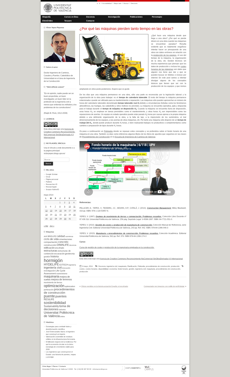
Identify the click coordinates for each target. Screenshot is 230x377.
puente (49, 296)
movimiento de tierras (53, 282)
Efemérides (47, 21)
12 (46, 211)
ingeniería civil (112, 266)
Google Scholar (52, 174)
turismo (62, 309)
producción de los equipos (164, 55)
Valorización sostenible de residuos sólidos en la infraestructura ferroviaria (60, 338)
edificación (49, 247)
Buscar (126, 3)
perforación (49, 290)
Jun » (52, 226)
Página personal (52, 179)
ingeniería (72, 265)
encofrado (59, 248)
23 (65, 215)
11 (74, 207)
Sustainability (51, 306)
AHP (45, 236)
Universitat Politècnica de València (59, 314)
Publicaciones (136, 17)
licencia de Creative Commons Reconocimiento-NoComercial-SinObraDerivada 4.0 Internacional (141, 259)
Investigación (114, 17)
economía (113, 269)
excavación (59, 253)
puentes (60, 296)
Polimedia (108, 131)
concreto (63, 241)
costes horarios (91, 269)
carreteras (69, 236)
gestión (131, 269)
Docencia (90, 17)
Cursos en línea (71, 17)
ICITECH (63, 265)
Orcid (48, 177)
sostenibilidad (55, 303)
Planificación (132, 266)
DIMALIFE (63, 244)
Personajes (157, 17)
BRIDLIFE (52, 236)
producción (175, 266)
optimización (54, 286)
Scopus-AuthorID (52, 189)
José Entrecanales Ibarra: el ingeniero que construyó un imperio (60, 333)
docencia (72, 245)
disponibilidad (103, 269)
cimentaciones (65, 239)
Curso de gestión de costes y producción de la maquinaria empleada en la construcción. (116, 247)
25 (74, 215)
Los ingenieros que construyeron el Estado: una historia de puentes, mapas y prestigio (61, 354)
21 (56, 215)
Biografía (46, 17)
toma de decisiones (57, 307)
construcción (50, 245)
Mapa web (117, 3)
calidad (61, 236)
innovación (66, 268)
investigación (49, 271)
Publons (49, 182)
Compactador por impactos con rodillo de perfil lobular (164, 286)
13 (51, 211)
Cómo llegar (46, 366)
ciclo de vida (51, 239)
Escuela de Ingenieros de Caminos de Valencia (135, 137)
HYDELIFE (51, 264)
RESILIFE (49, 299)
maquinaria (122, 266)
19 (46, 215)
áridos (62, 316)
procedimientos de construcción (158, 266)
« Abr (46, 226)
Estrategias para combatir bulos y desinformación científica (58, 328)
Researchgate (51, 187)
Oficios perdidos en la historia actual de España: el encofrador (104, 286)
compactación (51, 242)
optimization (70, 286)
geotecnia (70, 253)
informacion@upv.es (100, 369)
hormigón (53, 260)
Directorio (134, 3)
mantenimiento (61, 274)
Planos (55, 366)
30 (65, 219)
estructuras (50, 250)
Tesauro (68, 21)
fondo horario (123, 269)
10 (70, 207)
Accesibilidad (107, 3)
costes (82, 269)
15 (60, 211)
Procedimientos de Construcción (96, 137)
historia (55, 256)
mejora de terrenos (61, 279)
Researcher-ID (51, 184)
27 (51, 219)
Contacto (90, 21)
